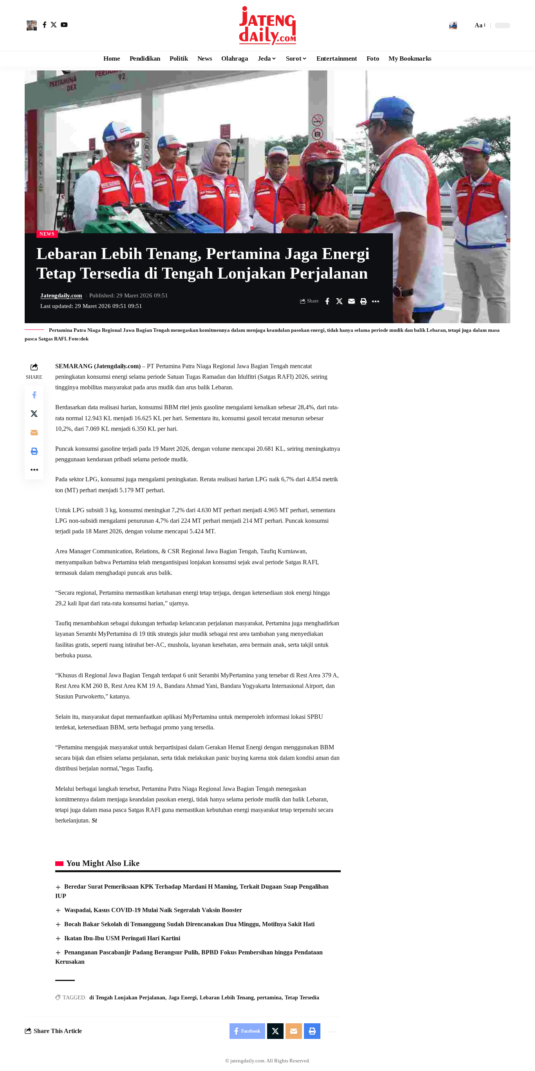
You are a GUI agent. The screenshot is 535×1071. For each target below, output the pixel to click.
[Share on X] (339, 301)
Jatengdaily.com (61, 295)
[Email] (351, 301)
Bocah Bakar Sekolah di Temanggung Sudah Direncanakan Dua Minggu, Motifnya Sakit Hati (189, 924)
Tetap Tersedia (302, 998)
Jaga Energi (182, 998)
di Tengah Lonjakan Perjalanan (127, 998)
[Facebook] (45, 25)
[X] (54, 25)
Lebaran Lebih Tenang (227, 998)
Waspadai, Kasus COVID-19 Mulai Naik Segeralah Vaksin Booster (153, 910)
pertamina (269, 998)
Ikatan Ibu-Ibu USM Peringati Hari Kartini (122, 938)
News (47, 234)
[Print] (363, 301)
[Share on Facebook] (327, 301)
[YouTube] (64, 25)
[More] (375, 301)
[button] (32, 25)
